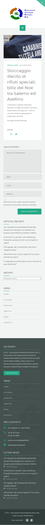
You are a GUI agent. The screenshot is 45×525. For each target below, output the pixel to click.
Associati (8, 305)
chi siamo (8, 300)
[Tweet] (15, 134)
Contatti (8, 322)
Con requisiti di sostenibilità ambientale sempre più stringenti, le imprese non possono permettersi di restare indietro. (20, 230)
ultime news (26, 65)
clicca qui (23, 120)
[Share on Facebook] (10, 134)
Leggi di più (12, 373)
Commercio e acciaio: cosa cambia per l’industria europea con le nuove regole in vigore (21, 240)
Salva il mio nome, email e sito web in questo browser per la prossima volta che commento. (20, 203)
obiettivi (8, 311)
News (6, 317)
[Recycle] (22, 13)
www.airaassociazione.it (16, 445)
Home (6, 294)
